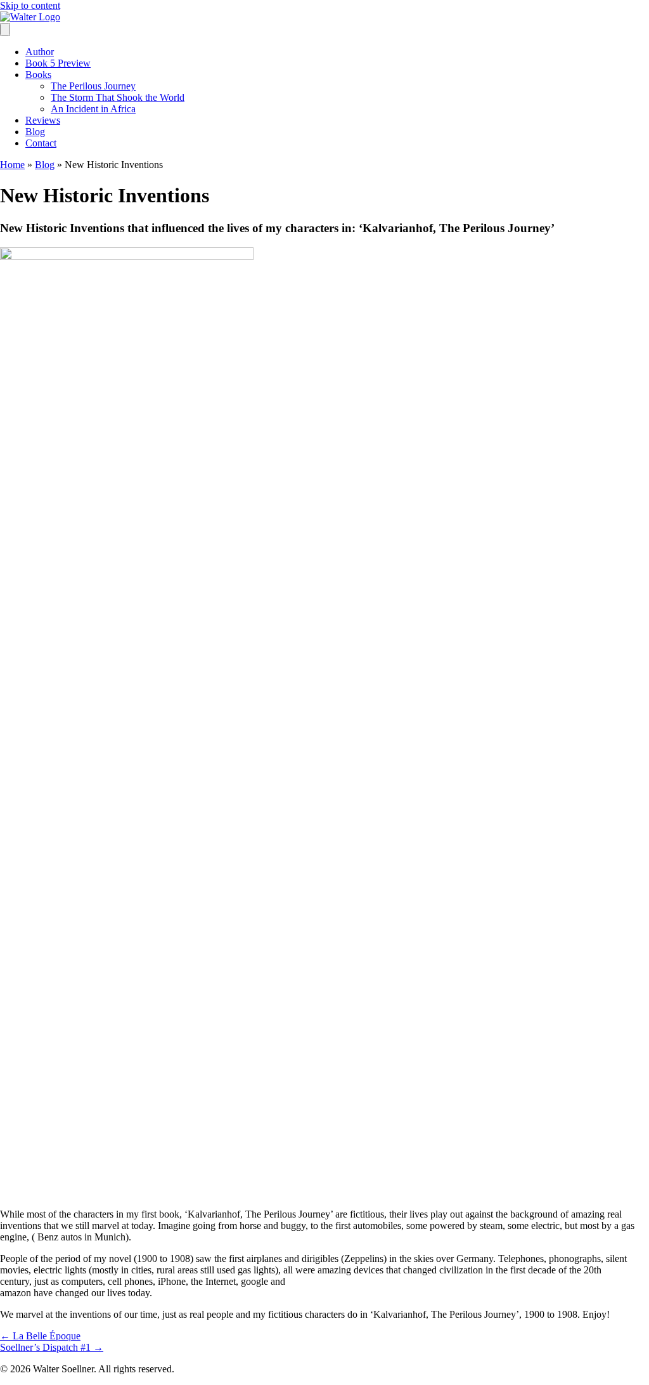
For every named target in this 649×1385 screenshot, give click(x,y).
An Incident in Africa (93, 108)
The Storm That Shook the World (117, 97)
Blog (35, 131)
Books (38, 74)
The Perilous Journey (93, 86)
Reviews (42, 120)
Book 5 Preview (58, 63)
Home (12, 164)
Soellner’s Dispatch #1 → (51, 1347)
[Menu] (5, 29)
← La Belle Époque (40, 1335)
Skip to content (30, 5)
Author (39, 51)
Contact (40, 143)
